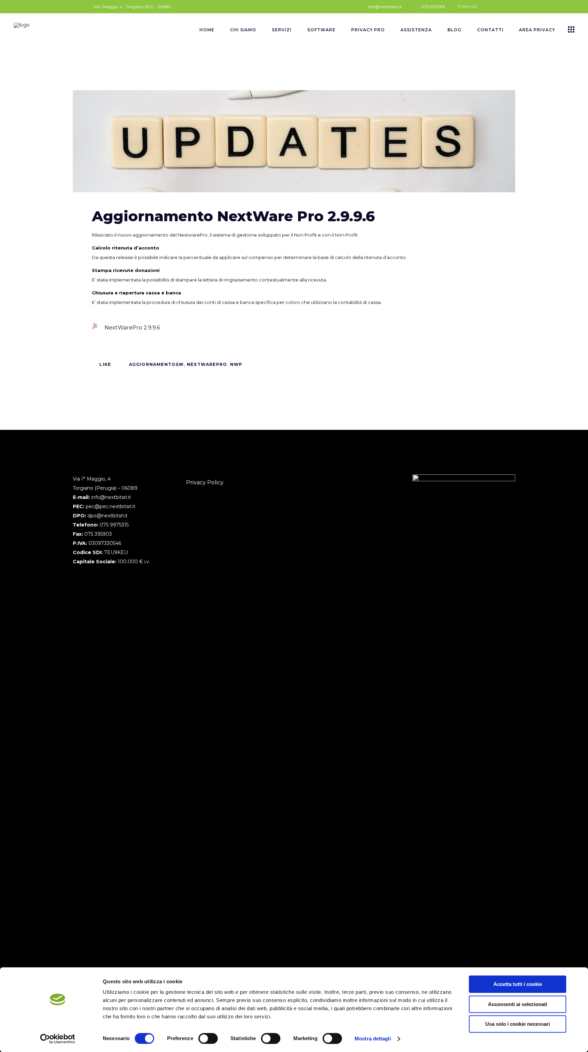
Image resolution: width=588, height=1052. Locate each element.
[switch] (208, 1038)
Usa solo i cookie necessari (517, 1024)
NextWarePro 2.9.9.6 (132, 327)
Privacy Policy (205, 482)
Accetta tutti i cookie (517, 984)
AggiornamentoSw (156, 364)
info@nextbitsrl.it (111, 497)
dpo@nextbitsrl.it (107, 516)
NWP (236, 364)
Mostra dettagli (373, 1038)
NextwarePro (207, 364)
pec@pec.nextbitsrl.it (110, 506)
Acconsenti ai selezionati (517, 1004)
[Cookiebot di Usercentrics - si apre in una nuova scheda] (57, 1039)
